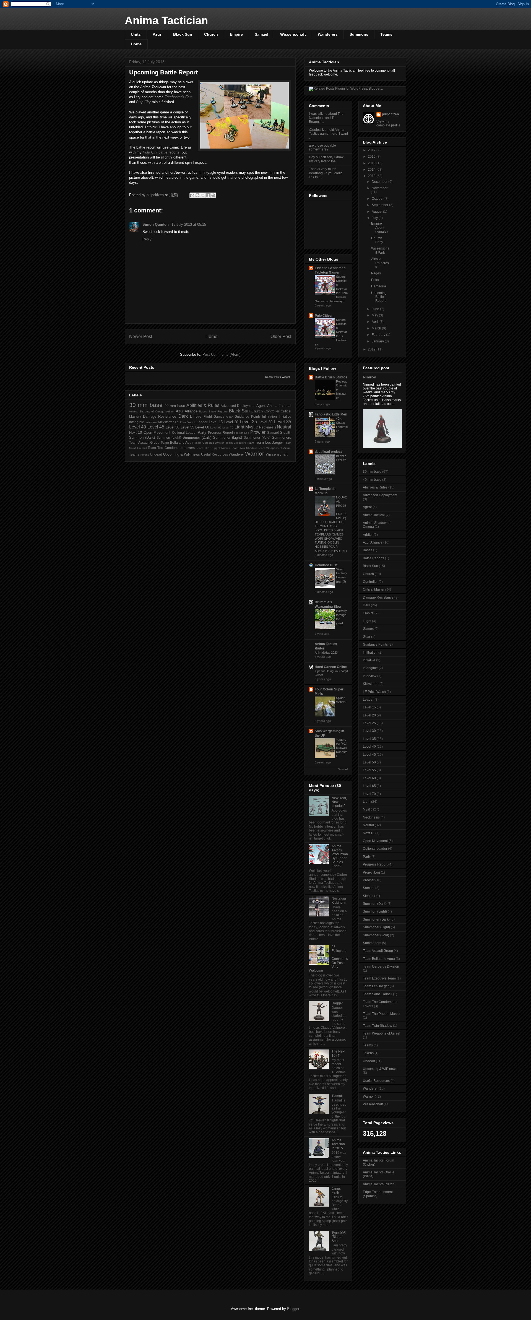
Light (239, 427)
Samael (261, 34)
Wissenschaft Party (380, 250)
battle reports (161, 152)
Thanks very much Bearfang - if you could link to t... (326, 173)
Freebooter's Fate (178, 97)
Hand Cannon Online (331, 667)
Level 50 (172, 427)
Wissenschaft (293, 34)
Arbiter (170, 411)
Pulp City (143, 102)
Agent (261, 406)
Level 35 (282, 421)
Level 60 (202, 427)
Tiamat (337, 1096)
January (378, 341)
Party (202, 432)
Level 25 (248, 421)
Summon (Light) (169, 437)
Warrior (254, 453)
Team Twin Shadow (244, 447)
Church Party (377, 240)
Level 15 (216, 422)
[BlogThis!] (197, 195)
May (375, 315)
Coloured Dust (326, 565)
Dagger (337, 1003)
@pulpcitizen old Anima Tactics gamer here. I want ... (328, 134)
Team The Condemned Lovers (171, 447)
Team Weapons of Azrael (274, 447)
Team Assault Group (144, 442)
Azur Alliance (186, 411)
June (376, 309)
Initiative (285, 416)
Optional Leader (184, 432)
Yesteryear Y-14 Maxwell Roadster (341, 748)
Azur (157, 34)
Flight (208, 416)
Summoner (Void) (257, 437)
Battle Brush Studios (331, 377)
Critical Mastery (374, 589)
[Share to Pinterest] (213, 195)
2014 (372, 170)
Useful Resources (214, 454)
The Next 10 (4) (338, 1053)
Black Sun (182, 34)
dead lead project (328, 452)
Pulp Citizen (324, 316)
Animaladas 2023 (326, 652)
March (377, 328)
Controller (271, 411)
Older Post (280, 336)
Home (136, 44)
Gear (229, 416)
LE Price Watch (185, 422)
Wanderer (236, 454)
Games (219, 416)
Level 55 (187, 427)
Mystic (251, 427)
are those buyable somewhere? (322, 147)
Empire (236, 34)
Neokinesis (267, 427)
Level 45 (155, 427)
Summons (359, 34)
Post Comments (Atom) (221, 354)
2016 (372, 156)
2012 (372, 349)
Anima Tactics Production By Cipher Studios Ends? (340, 856)
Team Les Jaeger (269, 442)
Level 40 (137, 427)
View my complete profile (388, 123)
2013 (372, 176)
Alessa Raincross (380, 263)
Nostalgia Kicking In (339, 900)
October (378, 199)
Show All (343, 769)
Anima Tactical (279, 406)
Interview (151, 422)
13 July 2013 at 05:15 (188, 224)
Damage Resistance (159, 416)
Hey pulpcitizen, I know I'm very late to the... (326, 159)
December (380, 182)
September (380, 205)
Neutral (284, 427)
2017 (372, 150)
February (379, 335)
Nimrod (369, 377)
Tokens (144, 454)
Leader (202, 422)
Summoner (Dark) (197, 437)
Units (136, 34)
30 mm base (146, 405)
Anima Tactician (166, 20)
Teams (386, 34)
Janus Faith (336, 1190)
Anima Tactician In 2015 (338, 1144)
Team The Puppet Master (213, 447)
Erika (375, 280)
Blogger (293, 1309)
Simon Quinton (156, 224)
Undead (156, 454)
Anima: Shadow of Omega (147, 411)
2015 (372, 163)
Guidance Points (248, 416)
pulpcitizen (390, 114)
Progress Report (220, 432)
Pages (376, 273)
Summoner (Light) (227, 437)
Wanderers (328, 34)
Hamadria (378, 286)
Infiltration (269, 416)
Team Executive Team (240, 442)
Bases (203, 411)
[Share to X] (202, 195)
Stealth (285, 432)
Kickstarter (166, 422)
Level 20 (231, 422)
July (375, 218)
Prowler (258, 432)
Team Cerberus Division (209, 442)
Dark (183, 416)
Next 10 (135, 432)
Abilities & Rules (203, 405)
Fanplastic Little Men (331, 414)
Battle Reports (218, 411)
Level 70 (227, 427)
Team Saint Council (377, 994)
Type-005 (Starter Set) (339, 1237)
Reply (147, 239)
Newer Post (140, 336)
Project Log (241, 432)
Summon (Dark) (142, 437)
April (375, 322)
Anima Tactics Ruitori (378, 1184)
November (379, 188)
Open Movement (157, 432)
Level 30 (266, 422)
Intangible (136, 422)
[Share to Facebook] (208, 195)
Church (211, 34)
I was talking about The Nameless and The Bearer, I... (326, 118)
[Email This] (192, 195)
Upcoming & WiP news (181, 454)
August (377, 212)
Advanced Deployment (238, 405)
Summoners (281, 437)
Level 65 (215, 427)
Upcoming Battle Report (379, 297)
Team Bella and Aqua (177, 442)
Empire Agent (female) (379, 227)
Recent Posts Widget (277, 377)
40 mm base (175, 406)
